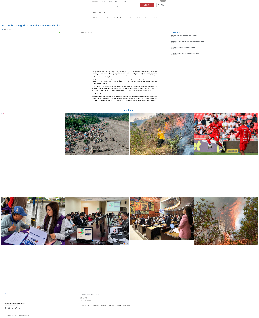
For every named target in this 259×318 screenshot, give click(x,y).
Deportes (132, 17)
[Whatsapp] (19, 307)
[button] (122, 294)
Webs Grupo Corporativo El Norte (90, 294)
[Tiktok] (15, 307)
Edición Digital (155, 17)
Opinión (147, 17)
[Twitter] (163, 1)
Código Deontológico (91, 310)
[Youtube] (165, 1)
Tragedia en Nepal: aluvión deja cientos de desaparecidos (187, 41)
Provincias (123, 17)
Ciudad (116, 17)
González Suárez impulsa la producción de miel (184, 35)
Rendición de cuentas (105, 310)
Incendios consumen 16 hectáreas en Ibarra (183, 47)
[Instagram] (12, 307)
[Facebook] (161, 1)
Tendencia (139, 17)
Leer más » (173, 38)
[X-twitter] (9, 307)
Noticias (109, 17)
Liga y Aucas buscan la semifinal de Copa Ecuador (185, 53)
